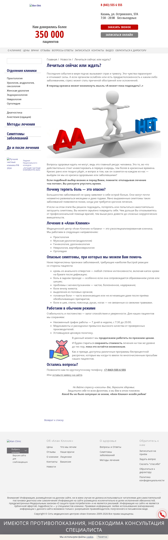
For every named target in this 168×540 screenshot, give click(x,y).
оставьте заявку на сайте (67, 374)
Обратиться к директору (130, 50)
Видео (110, 50)
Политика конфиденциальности (151, 479)
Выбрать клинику (15, 450)
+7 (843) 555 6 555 (115, 369)
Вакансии (65, 461)
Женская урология (18, 90)
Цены (26, 50)
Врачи (35, 50)
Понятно (102, 536)
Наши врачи (67, 451)
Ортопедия (13, 103)
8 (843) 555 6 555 (111, 5)
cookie (89, 536)
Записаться (82, 50)
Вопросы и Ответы (110, 446)
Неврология (14, 99)
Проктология (14, 78)
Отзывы (45, 50)
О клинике (14, 50)
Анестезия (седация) (19, 117)
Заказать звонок (119, 27)
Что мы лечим (68, 446)
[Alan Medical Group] (18, 441)
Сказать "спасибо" (149, 464)
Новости (51, 466)
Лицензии (66, 456)
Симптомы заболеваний (107, 453)
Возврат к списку (53, 420)
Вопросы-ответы (62, 50)
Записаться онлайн (119, 35)
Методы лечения (109, 460)
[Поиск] (37, 61)
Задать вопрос (147, 459)
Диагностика (14, 112)
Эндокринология (17, 94)
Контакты (98, 50)
